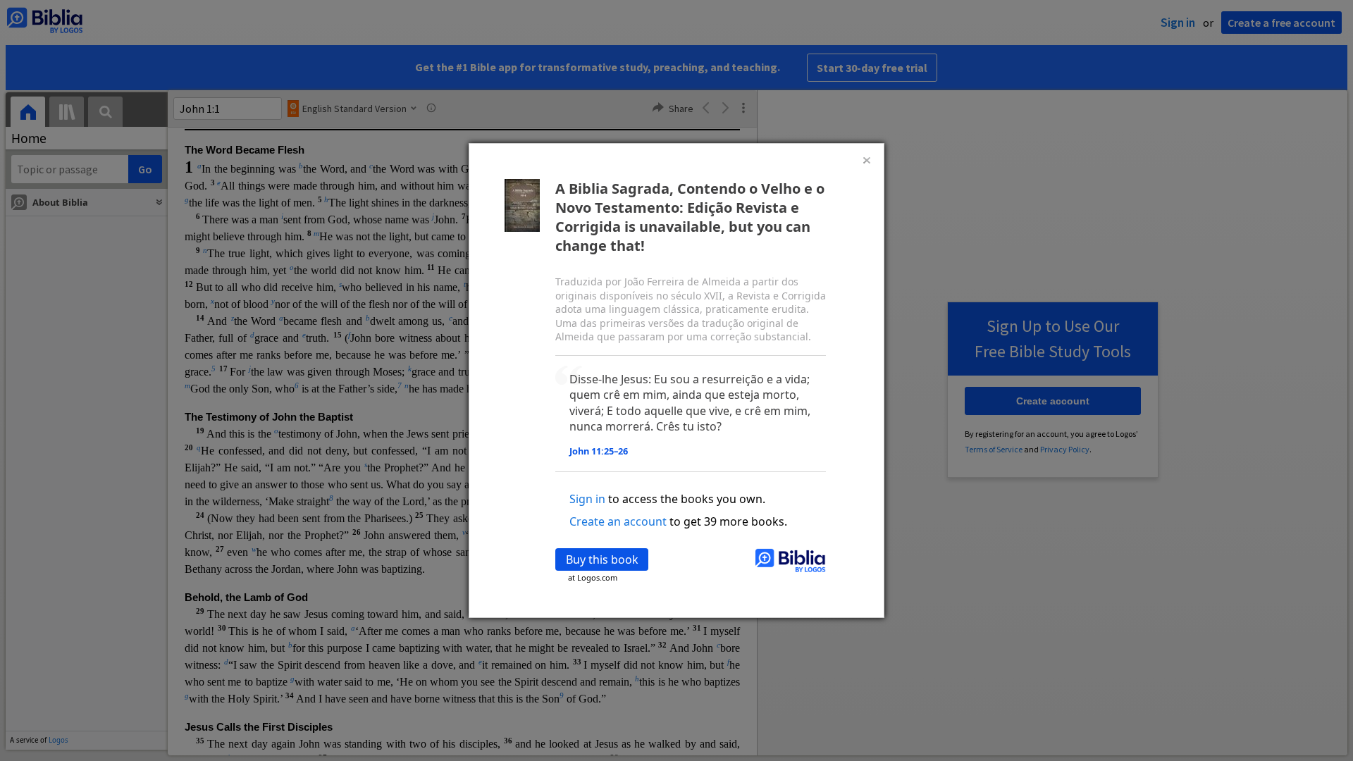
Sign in (587, 499)
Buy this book (602, 559)
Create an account (618, 521)
